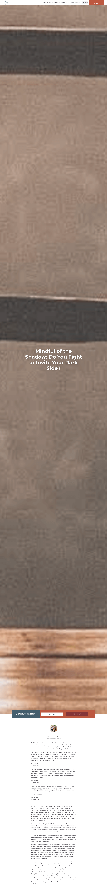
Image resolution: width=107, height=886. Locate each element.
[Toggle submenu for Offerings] (59, 3)
